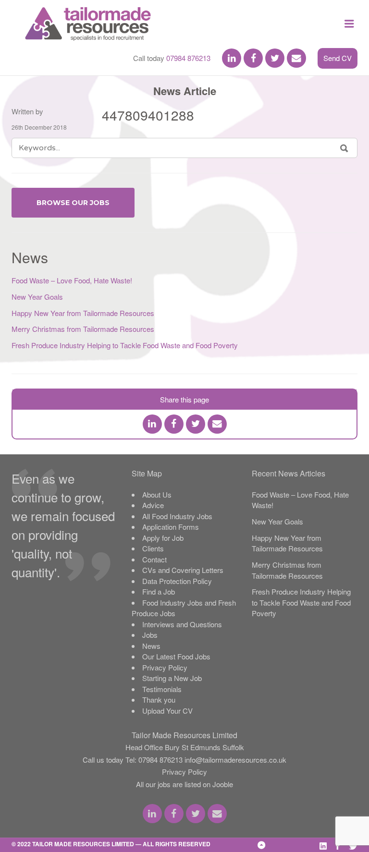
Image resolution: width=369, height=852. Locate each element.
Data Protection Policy (177, 581)
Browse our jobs (73, 202)
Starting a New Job (172, 678)
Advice (153, 505)
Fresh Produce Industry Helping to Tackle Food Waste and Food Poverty (125, 345)
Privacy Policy (164, 667)
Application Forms (170, 527)
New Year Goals (37, 297)
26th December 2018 (39, 127)
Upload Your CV (167, 711)
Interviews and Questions (182, 624)
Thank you (158, 699)
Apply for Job (163, 538)
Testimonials (162, 689)
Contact (154, 559)
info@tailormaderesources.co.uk (235, 760)
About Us (157, 494)
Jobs (150, 635)
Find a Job (158, 591)
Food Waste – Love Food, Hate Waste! (72, 280)
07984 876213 (188, 58)
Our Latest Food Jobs (176, 656)
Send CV (337, 58)
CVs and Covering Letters (182, 570)
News (151, 646)
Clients (153, 548)
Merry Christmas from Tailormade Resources (83, 329)
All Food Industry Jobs (177, 516)
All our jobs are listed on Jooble (184, 784)
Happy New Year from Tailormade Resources (83, 313)
